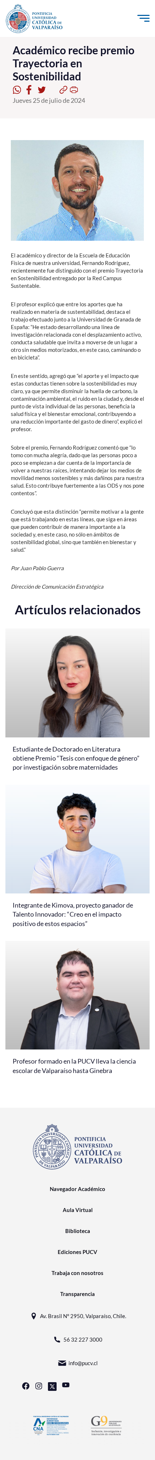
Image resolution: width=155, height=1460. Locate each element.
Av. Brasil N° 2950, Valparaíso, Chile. (83, 1316)
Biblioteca (77, 1231)
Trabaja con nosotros (77, 1273)
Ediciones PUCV (77, 1252)
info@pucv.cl (83, 1363)
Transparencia (77, 1294)
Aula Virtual (78, 1210)
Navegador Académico (77, 1189)
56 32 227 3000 (82, 1339)
